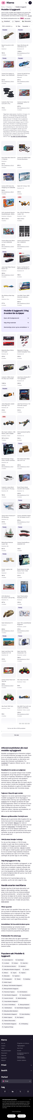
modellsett (4, 763)
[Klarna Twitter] (20, 1091)
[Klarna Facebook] (5, 1091)
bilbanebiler (11, 826)
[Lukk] (30, 1099)
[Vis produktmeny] (30, 9)
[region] (16, 1108)
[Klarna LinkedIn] (12, 1091)
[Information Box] (12, 26)
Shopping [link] (8, 7)
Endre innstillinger (16, 1111)
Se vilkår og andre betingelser (19, 136)
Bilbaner (16, 823)
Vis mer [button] (16, 735)
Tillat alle (21, 1116)
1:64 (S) (22, 848)
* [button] (23, 53)
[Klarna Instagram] (28, 1091)
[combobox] (26, 26)
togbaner (4, 801)
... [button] (13, 7)
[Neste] (29, 21)
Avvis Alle (11, 1116)
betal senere (5, 901)
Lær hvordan (27, 18)
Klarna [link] (3, 7)
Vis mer (30, 15)
